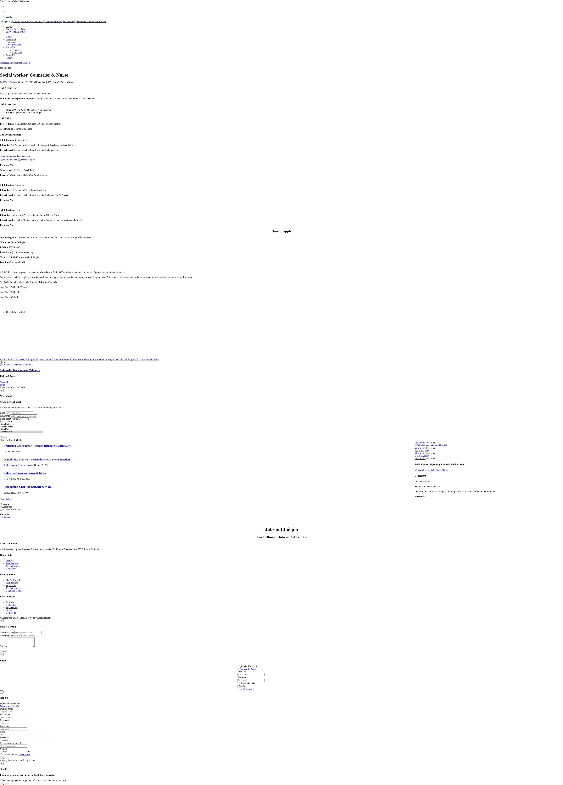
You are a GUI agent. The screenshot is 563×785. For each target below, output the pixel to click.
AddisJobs (5, 517)
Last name (5, 720)
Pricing (9, 610)
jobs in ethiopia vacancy (101, 359)
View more (420, 442)
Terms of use (24, 754)
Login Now (30, 760)
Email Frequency (8, 419)
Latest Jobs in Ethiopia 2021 (126, 359)
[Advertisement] (88, 336)
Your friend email (8, 635)
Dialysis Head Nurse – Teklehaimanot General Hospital (37, 459)
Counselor (21, 359)
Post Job (10, 560)
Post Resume (12, 563)
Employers (17, 50)
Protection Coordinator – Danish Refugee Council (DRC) (38, 445)
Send (3, 651)
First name (5, 714)
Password (242, 677)
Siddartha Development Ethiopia (20, 370)
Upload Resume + (14, 44)
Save (3, 437)
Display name (6, 709)
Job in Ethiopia (47, 359)
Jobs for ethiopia (61, 359)
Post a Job (10, 55)
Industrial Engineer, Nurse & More (25, 473)
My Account (11, 607)
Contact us (17, 52)
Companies (11, 42)
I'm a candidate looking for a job (51, 780)
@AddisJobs (6, 499)
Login (9, 16)
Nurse (71, 82)
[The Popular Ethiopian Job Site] (58, 21)
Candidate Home (14, 591)
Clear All (4, 382)
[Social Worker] (21, 432)
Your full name (7, 632)
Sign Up (4, 757)
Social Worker (59, 82)
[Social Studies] (21, 427)
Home (9, 36)
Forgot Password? (246, 689)
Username (242, 671)
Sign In (242, 686)
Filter (2, 384)
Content (3, 646)
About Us (10, 47)
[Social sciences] (21, 424)
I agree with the (16, 754)
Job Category (6, 421)
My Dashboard (13, 580)
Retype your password (10, 743)
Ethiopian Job (32, 359)
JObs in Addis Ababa (80, 359)
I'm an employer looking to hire (17, 780)
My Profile (11, 585)
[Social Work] (21, 429)
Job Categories (12, 566)
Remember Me (247, 683)
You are (3, 749)
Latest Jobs (11, 39)
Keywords (5, 416)
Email (2, 412)
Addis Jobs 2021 (8, 359)
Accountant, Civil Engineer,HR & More (27, 486)
